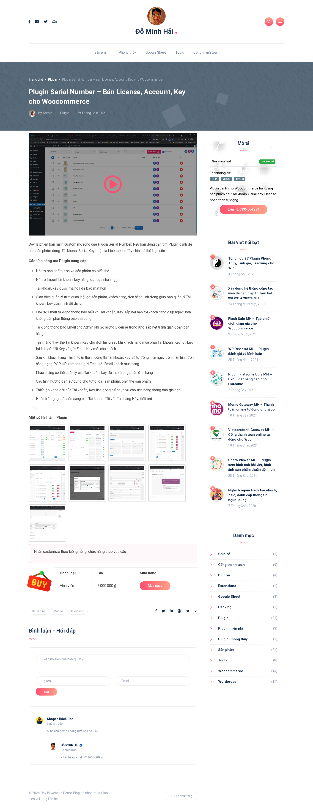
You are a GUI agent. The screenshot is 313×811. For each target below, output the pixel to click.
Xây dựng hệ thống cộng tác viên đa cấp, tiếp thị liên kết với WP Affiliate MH (250, 293)
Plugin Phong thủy (233, 639)
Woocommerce (230, 671)
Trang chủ (36, 79)
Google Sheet (156, 52)
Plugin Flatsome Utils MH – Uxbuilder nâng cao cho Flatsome (250, 379)
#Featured (77, 611)
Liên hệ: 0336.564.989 (243, 209)
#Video (58, 611)
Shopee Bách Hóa (60, 719)
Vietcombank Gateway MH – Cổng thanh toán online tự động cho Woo (251, 434)
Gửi (46, 692)
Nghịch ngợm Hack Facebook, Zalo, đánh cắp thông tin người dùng (252, 495)
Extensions (227, 586)
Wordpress (227, 681)
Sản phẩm (102, 52)
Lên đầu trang (183, 796)
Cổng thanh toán (206, 52)
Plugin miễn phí (230, 628)
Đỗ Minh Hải (156, 30)
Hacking (224, 607)
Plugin (52, 79)
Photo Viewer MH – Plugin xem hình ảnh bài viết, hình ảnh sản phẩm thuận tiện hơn (251, 465)
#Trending (39, 611)
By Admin (45, 113)
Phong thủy (127, 52)
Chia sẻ (224, 554)
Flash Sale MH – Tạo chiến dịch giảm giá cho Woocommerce (250, 323)
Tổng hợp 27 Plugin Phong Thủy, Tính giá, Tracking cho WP (251, 263)
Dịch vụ (224, 575)
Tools (180, 52)
